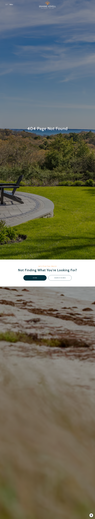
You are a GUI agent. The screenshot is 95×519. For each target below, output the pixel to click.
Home (35, 278)
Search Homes (60, 278)
